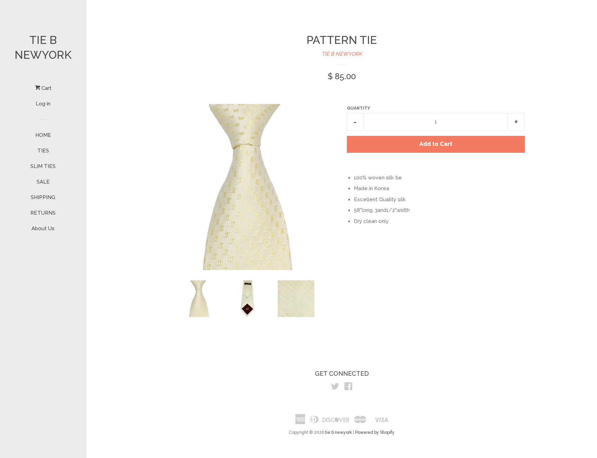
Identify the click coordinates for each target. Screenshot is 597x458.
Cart (45, 88)
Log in (43, 104)
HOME (43, 135)
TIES (43, 151)
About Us (43, 228)
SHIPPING (43, 197)
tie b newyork (43, 47)
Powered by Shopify (375, 432)
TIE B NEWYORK (342, 54)
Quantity (358, 108)
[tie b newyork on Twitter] (335, 388)
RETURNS (43, 213)
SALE (43, 182)
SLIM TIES (43, 166)
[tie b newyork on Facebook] (348, 388)
